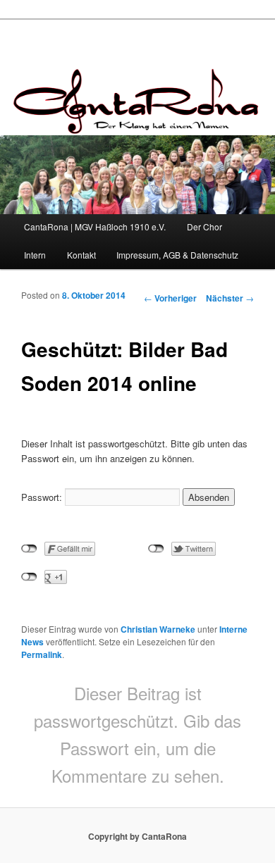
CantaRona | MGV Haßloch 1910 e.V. (95, 226)
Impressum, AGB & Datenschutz (177, 255)
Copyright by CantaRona (137, 836)
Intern (35, 255)
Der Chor (204, 226)
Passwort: (43, 497)
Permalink (41, 654)
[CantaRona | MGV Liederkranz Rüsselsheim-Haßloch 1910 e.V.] (137, 123)
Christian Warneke (158, 629)
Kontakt (81, 255)
